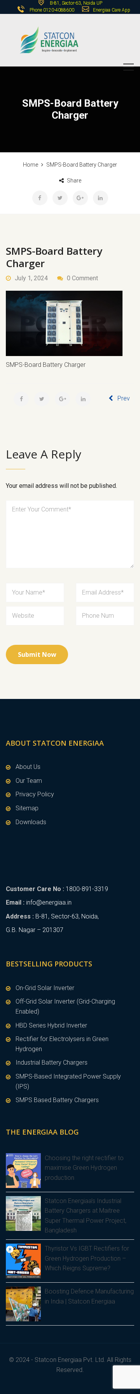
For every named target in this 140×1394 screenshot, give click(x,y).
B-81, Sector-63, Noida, (67, 916)
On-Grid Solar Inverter (45, 988)
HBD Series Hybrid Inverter (51, 1025)
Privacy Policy (35, 794)
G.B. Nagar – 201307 (34, 930)
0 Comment (82, 278)
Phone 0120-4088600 (52, 10)
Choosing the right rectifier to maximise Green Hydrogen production (84, 1167)
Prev (123, 398)
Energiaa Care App (111, 10)
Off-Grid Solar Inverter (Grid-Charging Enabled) (65, 1006)
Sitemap (27, 808)
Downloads (31, 822)
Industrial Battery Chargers (52, 1062)
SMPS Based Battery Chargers (57, 1100)
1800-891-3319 (87, 889)
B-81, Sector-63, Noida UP (75, 3)
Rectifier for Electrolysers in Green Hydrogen (62, 1044)
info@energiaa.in (49, 902)
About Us (28, 766)
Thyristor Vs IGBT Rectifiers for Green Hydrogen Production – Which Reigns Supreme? (87, 1258)
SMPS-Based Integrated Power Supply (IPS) (68, 1081)
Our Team (29, 780)
